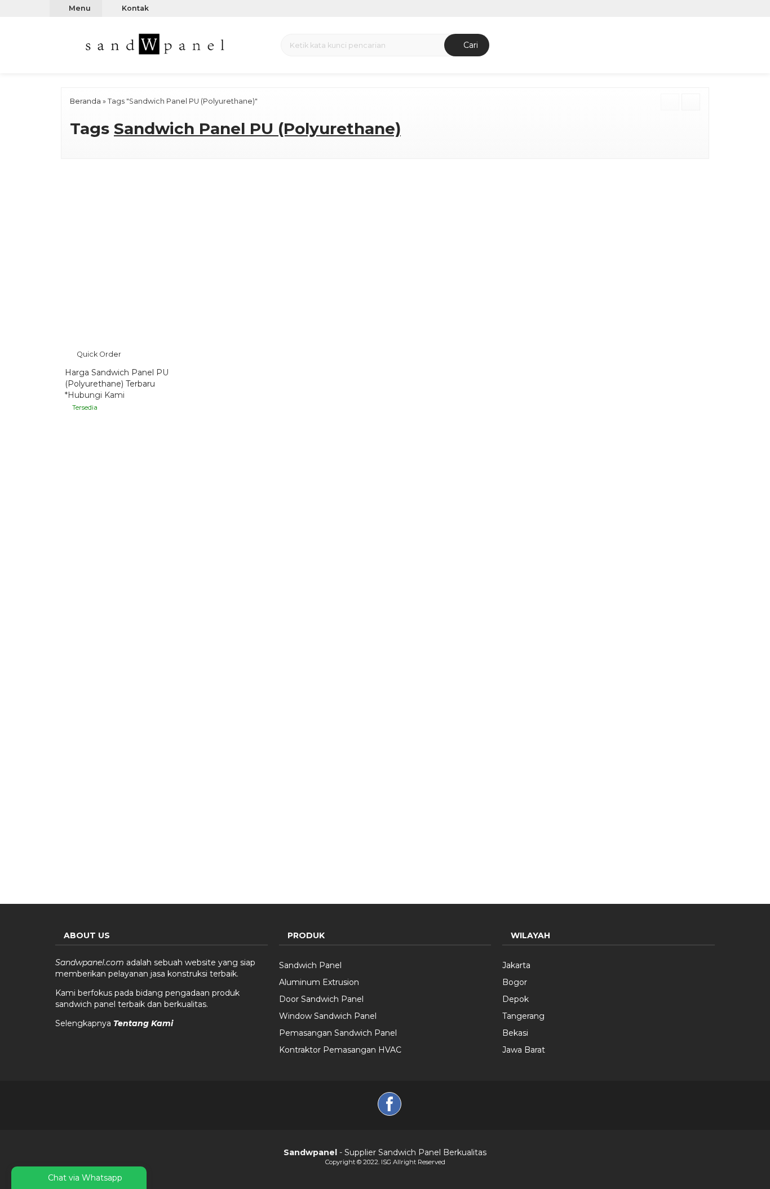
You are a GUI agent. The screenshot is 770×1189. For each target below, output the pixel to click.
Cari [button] (469, 45)
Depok (515, 996)
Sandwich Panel (310, 962)
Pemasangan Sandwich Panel (338, 1029)
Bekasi (515, 1029)
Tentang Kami (143, 1020)
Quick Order (98, 351)
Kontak (134, 8)
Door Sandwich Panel (321, 996)
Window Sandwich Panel (328, 1013)
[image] (156, 44)
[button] (63, 43)
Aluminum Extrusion (319, 979)
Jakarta (516, 962)
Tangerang (523, 1013)
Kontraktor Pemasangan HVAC (340, 1046)
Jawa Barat (523, 1046)
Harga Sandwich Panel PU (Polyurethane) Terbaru (117, 375)
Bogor (514, 979)
